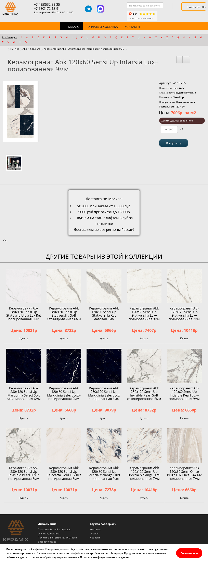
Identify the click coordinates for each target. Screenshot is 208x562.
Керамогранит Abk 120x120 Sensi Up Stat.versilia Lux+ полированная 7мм (184, 313)
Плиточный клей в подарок (54, 529)
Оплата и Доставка (103, 27)
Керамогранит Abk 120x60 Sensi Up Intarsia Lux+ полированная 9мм (84, 49)
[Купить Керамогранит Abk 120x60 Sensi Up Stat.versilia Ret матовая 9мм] (104, 286)
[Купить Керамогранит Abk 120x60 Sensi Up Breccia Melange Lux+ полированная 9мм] (104, 445)
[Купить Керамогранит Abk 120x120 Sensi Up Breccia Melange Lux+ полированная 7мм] (144, 445)
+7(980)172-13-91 (47, 8)
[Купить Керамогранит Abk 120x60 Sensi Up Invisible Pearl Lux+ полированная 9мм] (184, 366)
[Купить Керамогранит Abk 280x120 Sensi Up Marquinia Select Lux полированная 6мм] (104, 366)
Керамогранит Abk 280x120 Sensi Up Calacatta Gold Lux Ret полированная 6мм (64, 473)
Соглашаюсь (189, 553)
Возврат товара (47, 541)
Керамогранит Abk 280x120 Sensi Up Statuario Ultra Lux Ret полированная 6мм (23, 313)
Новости (95, 537)
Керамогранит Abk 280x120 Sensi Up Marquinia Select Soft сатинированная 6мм (24, 393)
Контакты (132, 27)
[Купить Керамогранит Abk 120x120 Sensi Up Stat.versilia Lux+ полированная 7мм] (184, 286)
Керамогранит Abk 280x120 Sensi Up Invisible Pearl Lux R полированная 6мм (23, 473)
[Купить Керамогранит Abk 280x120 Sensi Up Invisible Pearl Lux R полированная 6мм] (23, 445)
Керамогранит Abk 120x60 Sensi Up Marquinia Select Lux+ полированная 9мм (64, 393)
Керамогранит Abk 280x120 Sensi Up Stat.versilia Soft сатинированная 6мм (64, 313)
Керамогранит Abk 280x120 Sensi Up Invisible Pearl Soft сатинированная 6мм (144, 393)
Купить (24, 338)
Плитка (14, 49)
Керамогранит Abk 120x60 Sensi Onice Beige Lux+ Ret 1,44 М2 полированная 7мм (184, 473)
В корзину (173, 143)
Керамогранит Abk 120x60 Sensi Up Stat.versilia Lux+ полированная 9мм (144, 313)
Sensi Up (35, 49)
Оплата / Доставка (49, 533)
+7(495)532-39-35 (47, 4)
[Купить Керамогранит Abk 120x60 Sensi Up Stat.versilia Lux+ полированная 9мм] (144, 286)
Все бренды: (9, 37)
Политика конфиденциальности (57, 537)
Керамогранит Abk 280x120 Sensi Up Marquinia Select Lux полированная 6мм (104, 393)
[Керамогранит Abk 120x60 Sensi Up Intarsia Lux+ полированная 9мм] (20, 111)
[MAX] (100, 9)
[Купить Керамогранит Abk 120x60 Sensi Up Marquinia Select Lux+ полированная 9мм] (64, 366)
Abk (25, 49)
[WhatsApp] (112, 9)
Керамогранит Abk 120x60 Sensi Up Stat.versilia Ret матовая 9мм (104, 313)
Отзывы (94, 533)
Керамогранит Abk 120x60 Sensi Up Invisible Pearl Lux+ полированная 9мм (184, 393)
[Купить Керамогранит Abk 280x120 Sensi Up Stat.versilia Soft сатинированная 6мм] (64, 286)
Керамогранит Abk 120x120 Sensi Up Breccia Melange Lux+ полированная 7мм (144, 473)
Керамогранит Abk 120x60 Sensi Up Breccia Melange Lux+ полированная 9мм (104, 473)
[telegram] (88, 8)
